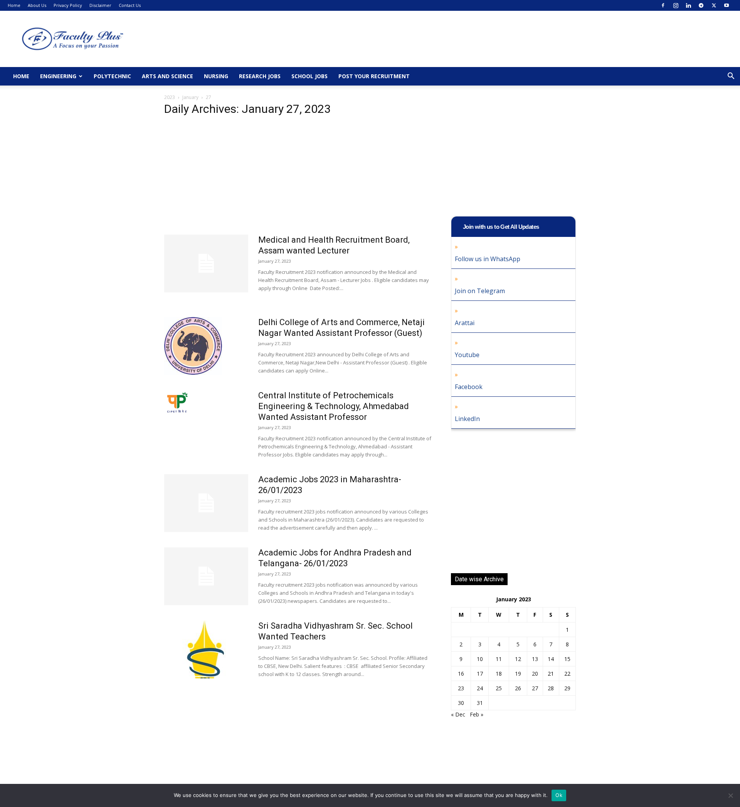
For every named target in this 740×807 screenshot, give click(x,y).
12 (518, 659)
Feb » (476, 714)
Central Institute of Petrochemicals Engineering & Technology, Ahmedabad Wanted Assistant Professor (333, 406)
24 (480, 688)
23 (461, 688)
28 (551, 688)
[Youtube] (726, 5)
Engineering (58, 76)
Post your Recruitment (374, 76)
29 (567, 688)
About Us (37, 5)
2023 (169, 97)
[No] (730, 795)
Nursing (216, 76)
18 (499, 673)
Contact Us (130, 5)
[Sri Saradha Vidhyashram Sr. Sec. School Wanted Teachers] (206, 649)
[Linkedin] (688, 5)
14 (551, 659)
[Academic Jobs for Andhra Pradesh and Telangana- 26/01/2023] (206, 576)
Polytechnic (112, 76)
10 (480, 659)
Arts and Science (167, 76)
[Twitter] (714, 5)
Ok (558, 795)
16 (461, 673)
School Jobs (309, 76)
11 (499, 659)
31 (480, 702)
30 (461, 702)
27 (535, 688)
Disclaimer (100, 5)
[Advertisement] (298, 178)
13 (535, 659)
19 (518, 673)
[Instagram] (675, 5)
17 (480, 673)
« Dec (458, 714)
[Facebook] (663, 5)
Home (14, 5)
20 (535, 673)
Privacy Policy (68, 5)
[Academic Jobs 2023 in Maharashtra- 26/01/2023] (206, 503)
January (190, 97)
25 (499, 688)
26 (518, 688)
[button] (731, 77)
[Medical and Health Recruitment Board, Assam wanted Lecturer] (206, 263)
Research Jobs (260, 76)
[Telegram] (701, 5)
